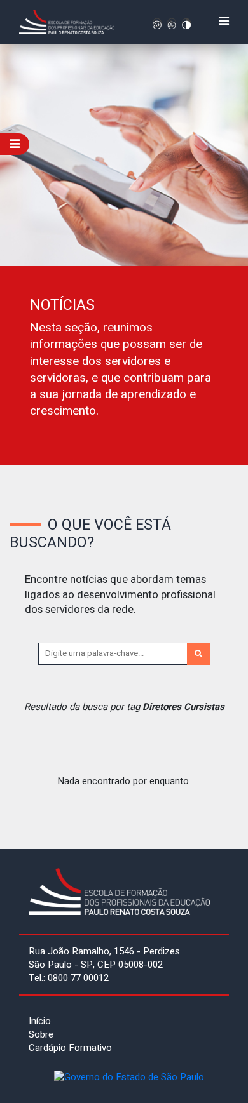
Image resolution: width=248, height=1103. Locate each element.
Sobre (41, 1034)
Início (40, 1021)
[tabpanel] (124, 254)
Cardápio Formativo (70, 1048)
